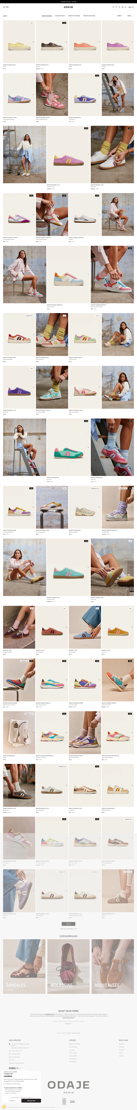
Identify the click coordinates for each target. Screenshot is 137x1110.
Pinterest (121, 1050)
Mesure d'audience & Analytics (13, 1091)
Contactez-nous (16, 1054)
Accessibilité (72, 1062)
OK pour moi (31, 1100)
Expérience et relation (10, 1093)
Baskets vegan (60, 16)
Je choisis (11, 1100)
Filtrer (129, 16)
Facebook (121, 1044)
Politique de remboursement (16, 1063)
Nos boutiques (73, 1059)
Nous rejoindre (73, 1056)
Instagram (121, 1047)
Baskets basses (47, 16)
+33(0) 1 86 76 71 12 (17, 1051)
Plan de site (36, 1107)
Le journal (71, 1050)
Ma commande (73, 1047)
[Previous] (5, 42)
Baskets (5, 16)
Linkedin (121, 1056)
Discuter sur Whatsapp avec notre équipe (20, 1046)
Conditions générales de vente (11, 1107)
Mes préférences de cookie (47, 1107)
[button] (4, 1107)
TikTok (120, 1053)
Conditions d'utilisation (26, 1107)
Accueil (59, 1033)
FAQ (13, 1060)
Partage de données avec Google (13, 1089)
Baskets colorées (74, 16)
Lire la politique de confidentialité (12, 1083)
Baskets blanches (89, 16)
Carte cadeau (72, 1053)
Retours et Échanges (14, 1057)
